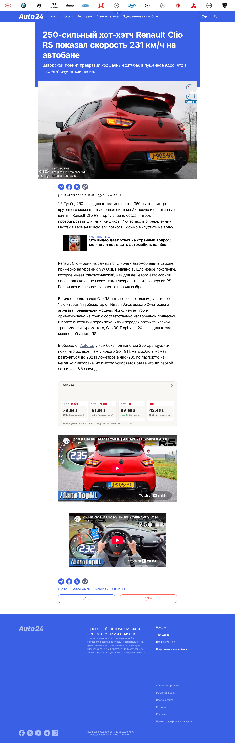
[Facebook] (22, 733)
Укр (204, 16)
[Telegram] (47, 733)
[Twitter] (30, 733)
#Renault (118, 589)
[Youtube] (38, 733)
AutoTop (87, 345)
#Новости (101, 589)
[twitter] (77, 187)
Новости (68, 16)
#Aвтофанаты (80, 589)
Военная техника (108, 16)
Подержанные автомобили (140, 16)
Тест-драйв (85, 16)
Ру (215, 16)
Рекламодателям (166, 692)
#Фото (62, 589)
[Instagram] (55, 733)
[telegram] (61, 187)
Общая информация (167, 685)
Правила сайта (164, 699)
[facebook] (69, 187)
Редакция (161, 707)
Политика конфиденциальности (174, 721)
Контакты (161, 714)
